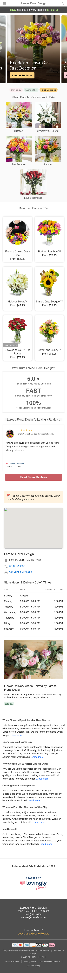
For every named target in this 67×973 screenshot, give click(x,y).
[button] (60, 966)
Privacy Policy (29, 961)
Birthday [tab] (16, 89)
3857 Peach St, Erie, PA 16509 (33, 911)
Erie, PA (9, 703)
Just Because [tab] (48, 89)
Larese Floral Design (34, 3)
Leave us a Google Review (33, 933)
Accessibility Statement (50, 961)
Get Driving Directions (20, 571)
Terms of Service (12, 961)
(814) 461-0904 (17, 565)
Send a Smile (20, 75)
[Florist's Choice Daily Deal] (10, 434)
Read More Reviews (33, 477)
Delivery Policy (33, 966)
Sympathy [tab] (31, 89)
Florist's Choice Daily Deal (27, 433)
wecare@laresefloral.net (33, 917)
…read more (15, 735)
